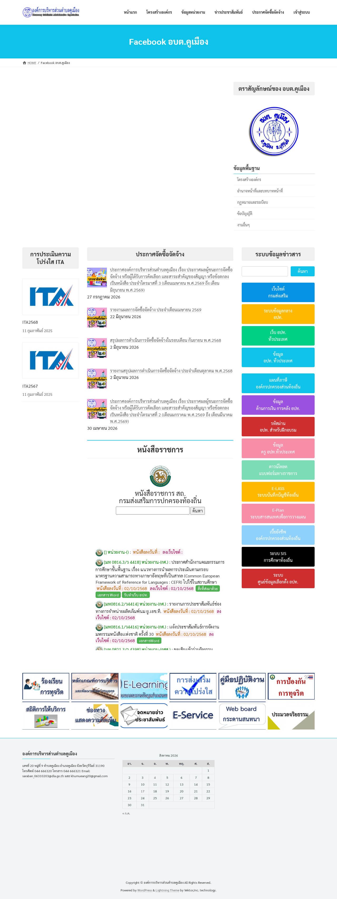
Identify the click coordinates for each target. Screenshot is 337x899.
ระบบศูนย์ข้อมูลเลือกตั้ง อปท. (278, 578)
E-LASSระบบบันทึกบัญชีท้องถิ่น (278, 492)
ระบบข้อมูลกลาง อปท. (278, 314)
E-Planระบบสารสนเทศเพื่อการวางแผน (278, 513)
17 (143, 791)
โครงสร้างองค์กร (249, 179)
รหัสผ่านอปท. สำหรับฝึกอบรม (278, 427)
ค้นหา (303, 271)
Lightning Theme (167, 890)
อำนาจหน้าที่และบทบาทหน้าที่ (260, 190)
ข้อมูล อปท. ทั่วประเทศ (278, 357)
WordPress (144, 890)
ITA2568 (30, 322)
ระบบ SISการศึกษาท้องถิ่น (278, 557)
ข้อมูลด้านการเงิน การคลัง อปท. (278, 405)
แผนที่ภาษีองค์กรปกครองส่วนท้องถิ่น (278, 383)
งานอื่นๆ (243, 224)
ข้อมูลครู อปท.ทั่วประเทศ (278, 448)
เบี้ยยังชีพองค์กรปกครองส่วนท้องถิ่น (278, 535)
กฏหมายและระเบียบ (252, 202)
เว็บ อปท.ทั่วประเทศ (278, 335)
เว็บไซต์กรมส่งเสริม (278, 292)
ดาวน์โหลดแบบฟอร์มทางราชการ (278, 470)
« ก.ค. (126, 813)
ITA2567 (30, 386)
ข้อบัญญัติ (244, 213)
